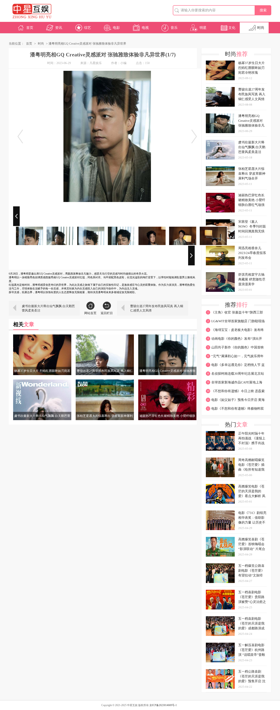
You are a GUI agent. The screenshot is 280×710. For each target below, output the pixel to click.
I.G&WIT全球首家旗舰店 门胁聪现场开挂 (235, 322)
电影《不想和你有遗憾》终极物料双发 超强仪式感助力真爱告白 (235, 410)
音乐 (174, 28)
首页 (29, 28)
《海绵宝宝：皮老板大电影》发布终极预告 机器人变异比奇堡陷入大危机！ (235, 331)
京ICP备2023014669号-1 (163, 705)
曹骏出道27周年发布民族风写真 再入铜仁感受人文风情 (156, 308)
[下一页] (194, 136)
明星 (203, 28)
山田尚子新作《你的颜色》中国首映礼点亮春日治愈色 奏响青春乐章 (235, 349)
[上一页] (20, 136)
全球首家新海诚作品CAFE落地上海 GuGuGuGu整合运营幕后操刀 (234, 384)
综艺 (87, 28)
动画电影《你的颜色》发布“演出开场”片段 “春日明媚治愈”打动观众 (234, 340)
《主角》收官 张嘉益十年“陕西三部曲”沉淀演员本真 (234, 314)
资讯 (58, 28)
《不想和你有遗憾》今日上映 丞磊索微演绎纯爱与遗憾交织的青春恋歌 (235, 392)
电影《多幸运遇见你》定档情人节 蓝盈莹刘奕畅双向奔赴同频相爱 (235, 366)
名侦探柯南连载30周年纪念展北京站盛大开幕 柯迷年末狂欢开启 (235, 375)
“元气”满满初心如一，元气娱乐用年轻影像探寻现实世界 (235, 357)
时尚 (260, 28)
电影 (116, 28)
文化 (231, 28)
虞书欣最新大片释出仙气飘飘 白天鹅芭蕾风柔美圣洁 (48, 308)
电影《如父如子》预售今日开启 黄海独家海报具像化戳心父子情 (235, 401)
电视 (145, 28)
